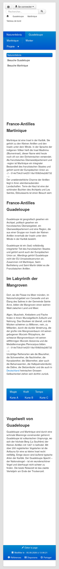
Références (15, 557)
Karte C (44, 397)
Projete (13, 46)
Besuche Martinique (17, 65)
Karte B (29, 397)
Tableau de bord (14, 20)
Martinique (32, 16)
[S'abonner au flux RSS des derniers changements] (8, 6)
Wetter (29, 40)
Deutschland (13, 370)
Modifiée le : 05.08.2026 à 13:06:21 (31, 552)
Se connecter (24, 6)
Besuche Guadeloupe (18, 60)
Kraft (26, 391)
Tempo (39, 391)
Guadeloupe (18, 16)
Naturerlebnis (14, 34)
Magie (13, 391)
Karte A (14, 397)
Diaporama (32, 557)
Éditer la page (31, 547)
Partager (47, 557)
